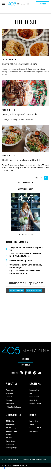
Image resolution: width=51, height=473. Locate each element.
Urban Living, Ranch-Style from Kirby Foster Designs (25, 266)
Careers (9, 400)
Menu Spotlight (11, 448)
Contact (9, 397)
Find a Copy (33, 431)
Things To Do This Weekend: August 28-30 (26, 249)
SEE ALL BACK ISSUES (25, 234)
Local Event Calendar (37, 428)
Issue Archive (34, 390)
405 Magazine (13, 459)
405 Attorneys (11, 428)
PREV (36, 178)
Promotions (33, 421)
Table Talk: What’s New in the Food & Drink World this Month (25, 254)
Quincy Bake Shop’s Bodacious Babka (19, 114)
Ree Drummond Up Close (20, 260)
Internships (10, 404)
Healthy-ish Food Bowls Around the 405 (21, 160)
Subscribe (42, 3)
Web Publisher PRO (39, 459)
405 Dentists (10, 424)
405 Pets (9, 438)
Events (31, 393)
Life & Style (33, 400)
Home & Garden (35, 404)
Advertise (9, 393)
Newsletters (25, 364)
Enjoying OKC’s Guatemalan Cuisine (19, 64)
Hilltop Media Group (13, 407)
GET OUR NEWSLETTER (25, 182)
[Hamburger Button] (3, 3)
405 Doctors (10, 421)
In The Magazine (9, 59)
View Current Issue (25, 189)
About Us (9, 390)
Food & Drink (8, 110)
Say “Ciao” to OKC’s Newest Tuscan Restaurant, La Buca (24, 272)
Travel (31, 424)
